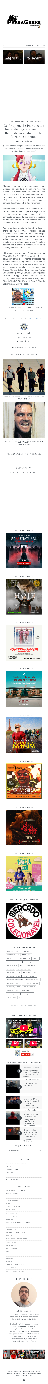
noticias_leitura (29, 976)
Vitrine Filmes (12, 1179)
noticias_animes (23, 969)
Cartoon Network (13, 1213)
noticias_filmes (30, 347)
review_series (27, 994)
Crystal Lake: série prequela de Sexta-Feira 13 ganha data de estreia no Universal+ (31, 1135)
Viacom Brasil (12, 1267)
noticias (18, 347)
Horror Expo (11, 1229)
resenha (25, 990)
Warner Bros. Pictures (15, 1271)
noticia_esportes (31, 962)
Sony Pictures (11, 1261)
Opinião (10, 990)
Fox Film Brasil (12, 1226)
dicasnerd (11, 958)
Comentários (25, 141)
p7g (17, 990)
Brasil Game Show (13, 1206)
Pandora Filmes (12, 1176)
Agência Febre (12, 1193)
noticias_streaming (30, 983)
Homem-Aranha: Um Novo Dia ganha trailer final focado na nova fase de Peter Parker (30, 1120)
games (35, 958)
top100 (22, 997)
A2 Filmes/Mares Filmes (15, 1190)
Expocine (9, 1219)
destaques (26, 954)
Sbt (7, 1251)
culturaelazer (13, 954)
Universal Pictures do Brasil (18, 1264)
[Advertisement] (24, 90)
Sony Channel (11, 1258)
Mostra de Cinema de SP (15, 1232)
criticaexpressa (22, 951)
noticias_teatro (13, 986)
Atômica (9, 1203)
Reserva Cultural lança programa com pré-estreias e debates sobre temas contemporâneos (31, 1073)
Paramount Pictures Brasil (17, 1238)
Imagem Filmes (12, 1169)
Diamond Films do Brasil (16, 1163)
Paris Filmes (11, 1242)
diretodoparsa (24, 958)
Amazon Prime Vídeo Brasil (17, 1197)
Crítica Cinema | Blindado (30, 1084)
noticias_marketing (15, 979)
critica (10, 951)
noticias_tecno (29, 986)
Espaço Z (9, 1166)
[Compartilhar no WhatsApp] (28, 341)
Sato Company (11, 1248)
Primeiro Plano (12, 1245)
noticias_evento (13, 972)
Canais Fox (10, 1209)
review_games (13, 994)
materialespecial (14, 962)
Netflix (9, 1235)
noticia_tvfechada (27, 965)
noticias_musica (32, 979)
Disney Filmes (11, 1216)
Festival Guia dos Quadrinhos (18, 1222)
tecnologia (11, 997)
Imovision (10, 1172)
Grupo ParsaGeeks (24, 1375)
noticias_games (13, 976)
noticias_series (13, 983)
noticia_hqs (12, 965)
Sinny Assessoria (13, 1255)
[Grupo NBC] (24, 1358)
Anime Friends (12, 1200)
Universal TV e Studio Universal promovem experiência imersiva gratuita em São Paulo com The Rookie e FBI (31, 1107)
